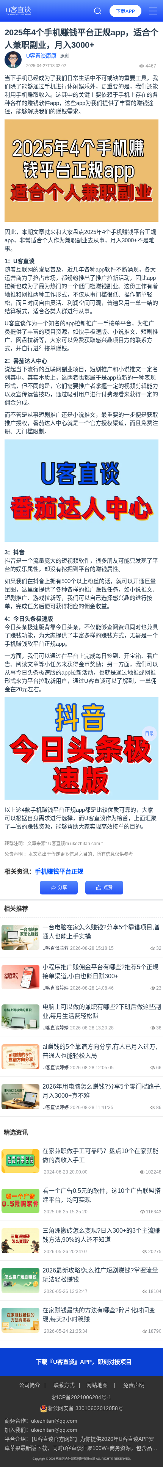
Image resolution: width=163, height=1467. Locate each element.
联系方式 (64, 1385)
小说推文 (124, 331)
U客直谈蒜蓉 (55, 948)
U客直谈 (94, 681)
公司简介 (30, 1385)
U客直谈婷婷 (55, 988)
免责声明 (133, 1385)
